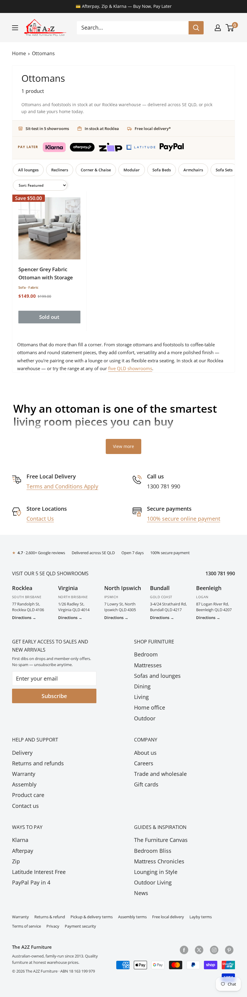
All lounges (28, 170)
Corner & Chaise (96, 170)
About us (145, 752)
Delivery (22, 752)
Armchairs (193, 170)
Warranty (23, 773)
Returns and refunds (38, 763)
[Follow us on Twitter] (199, 949)
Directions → (24, 617)
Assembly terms (132, 916)
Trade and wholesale (160, 773)
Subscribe (54, 696)
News (141, 893)
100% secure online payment (183, 518)
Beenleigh (208, 588)
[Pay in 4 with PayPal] (172, 147)
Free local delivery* (153, 128)
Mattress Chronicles (159, 861)
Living (141, 696)
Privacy (52, 926)
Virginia (68, 588)
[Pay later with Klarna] (54, 147)
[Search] (196, 27)
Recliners (59, 170)
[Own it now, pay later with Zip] (110, 147)
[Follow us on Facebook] (184, 949)
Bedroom (146, 654)
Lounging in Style (155, 871)
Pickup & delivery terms (91, 916)
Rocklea (22, 588)
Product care (28, 795)
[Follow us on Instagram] (214, 949)
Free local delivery (168, 916)
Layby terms (200, 916)
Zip (16, 861)
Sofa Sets (224, 170)
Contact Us (40, 518)
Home (19, 53)
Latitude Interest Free (39, 871)
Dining (142, 686)
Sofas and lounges (157, 675)
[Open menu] (15, 27)
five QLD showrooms (130, 368)
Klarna (20, 839)
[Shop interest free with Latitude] (141, 147)
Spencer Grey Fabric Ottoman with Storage (45, 273)
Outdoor (144, 718)
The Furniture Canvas (161, 839)
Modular (132, 170)
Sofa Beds (161, 170)
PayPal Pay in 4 (31, 882)
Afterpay (22, 850)
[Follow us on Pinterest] (229, 949)
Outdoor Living (153, 882)
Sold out (49, 316)
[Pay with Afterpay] (82, 147)
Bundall (160, 588)
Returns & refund (49, 916)
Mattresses (148, 665)
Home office (149, 707)
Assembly (24, 784)
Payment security (80, 926)
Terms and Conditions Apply (62, 486)
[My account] (218, 27)
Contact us (25, 805)
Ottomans (43, 53)
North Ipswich (122, 588)
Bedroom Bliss (152, 850)
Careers (143, 763)
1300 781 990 (220, 573)
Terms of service (26, 926)
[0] (230, 27)
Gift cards (146, 784)
